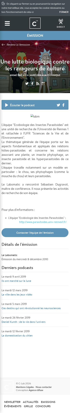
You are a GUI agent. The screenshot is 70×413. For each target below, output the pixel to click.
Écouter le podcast (22, 105)
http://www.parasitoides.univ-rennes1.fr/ (43, 222)
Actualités (30, 402)
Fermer (63, 12)
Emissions (48, 402)
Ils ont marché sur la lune (16, 281)
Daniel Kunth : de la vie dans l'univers (23, 322)
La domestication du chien (17, 335)
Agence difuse (36, 390)
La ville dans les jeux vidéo (17, 294)
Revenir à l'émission (18, 44)
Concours (43, 406)
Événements (12, 406)
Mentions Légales (25, 387)
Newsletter (12, 402)
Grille (28, 406)
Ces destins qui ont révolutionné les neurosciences (31, 308)
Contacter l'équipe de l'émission (35, 233)
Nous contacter (44, 387)
